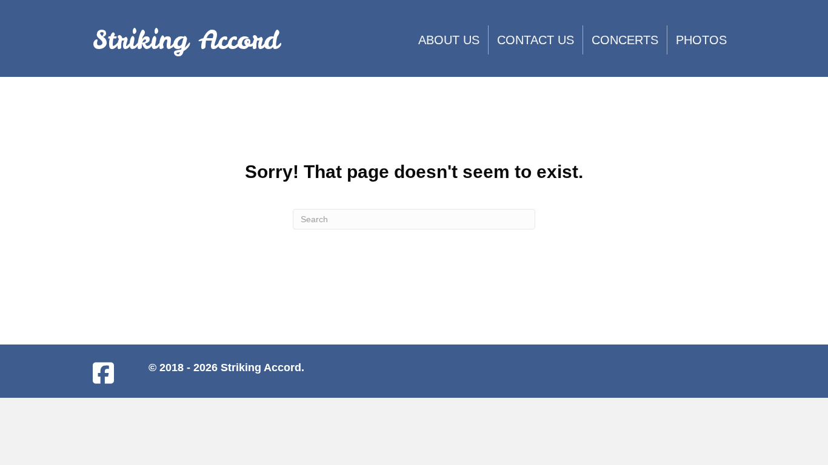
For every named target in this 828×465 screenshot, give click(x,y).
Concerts (625, 40)
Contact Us (535, 40)
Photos (701, 40)
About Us (448, 40)
